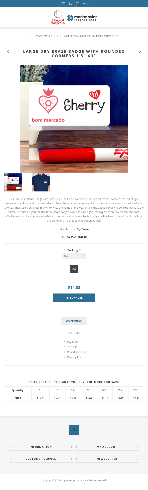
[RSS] (74, 430)
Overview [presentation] (74, 321)
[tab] (74, 321)
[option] (18, 182)
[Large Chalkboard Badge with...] (8, 51)
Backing (73, 250)
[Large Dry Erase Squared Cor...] (139, 51)
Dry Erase (83, 229)
